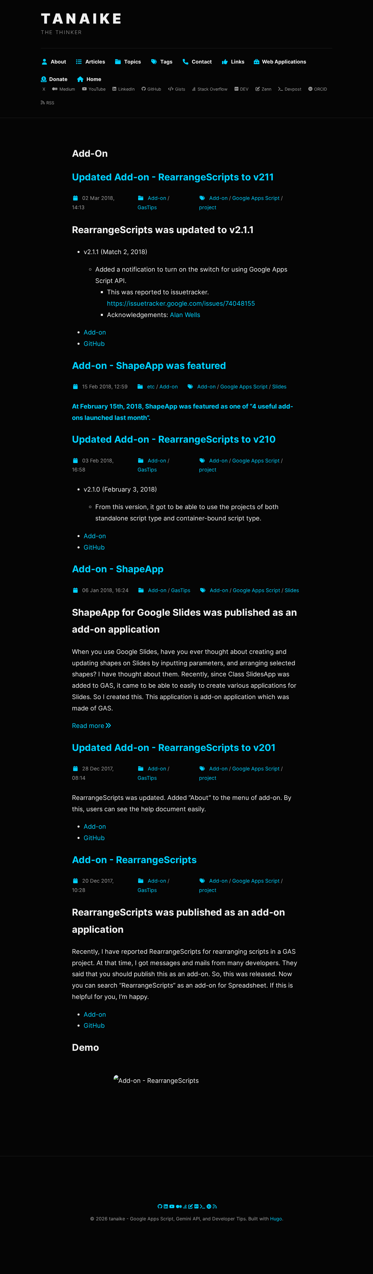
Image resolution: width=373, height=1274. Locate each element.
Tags (166, 62)
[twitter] (157, 1206)
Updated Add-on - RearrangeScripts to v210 (174, 439)
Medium (67, 89)
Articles (95, 62)
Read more (88, 725)
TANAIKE (82, 18)
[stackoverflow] (185, 1206)
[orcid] (210, 1206)
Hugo (276, 1219)
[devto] (197, 1206)
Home (94, 79)
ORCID (320, 89)
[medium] (179, 1206)
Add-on (157, 198)
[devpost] (203, 1206)
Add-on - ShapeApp (117, 569)
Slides (279, 386)
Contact (202, 62)
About (58, 62)
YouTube (97, 89)
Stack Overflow (212, 89)
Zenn (266, 89)
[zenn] (191, 1206)
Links (237, 62)
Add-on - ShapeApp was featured (149, 365)
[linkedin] (166, 1206)
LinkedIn (126, 89)
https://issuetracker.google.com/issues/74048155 (181, 303)
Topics (132, 62)
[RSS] (215, 1206)
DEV (244, 89)
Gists (180, 89)
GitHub (154, 89)
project (207, 207)
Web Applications (284, 62)
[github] (161, 1206)
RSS (50, 102)
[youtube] (172, 1206)
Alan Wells (185, 314)
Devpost (293, 89)
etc (151, 386)
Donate (58, 79)
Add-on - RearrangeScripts (134, 859)
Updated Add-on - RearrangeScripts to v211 (173, 177)
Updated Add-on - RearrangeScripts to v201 (174, 747)
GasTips (147, 207)
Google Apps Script (255, 198)
